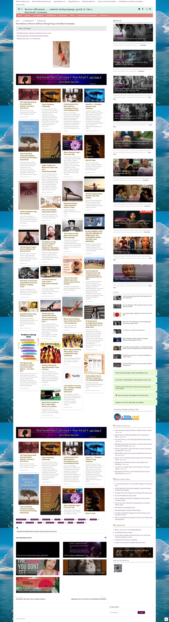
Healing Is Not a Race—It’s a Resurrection (28, 38)
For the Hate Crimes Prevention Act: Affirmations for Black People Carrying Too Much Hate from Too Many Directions (133, 143)
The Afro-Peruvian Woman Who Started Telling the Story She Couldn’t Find (137, 297)
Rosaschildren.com (59, 1)
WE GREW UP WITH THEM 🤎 (127, 199)
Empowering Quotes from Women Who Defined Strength (32, 36)
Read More (143, 45)
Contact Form (104, 15)
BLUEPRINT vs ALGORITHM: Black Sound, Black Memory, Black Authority (131, 277)
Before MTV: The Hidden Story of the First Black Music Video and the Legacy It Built (133, 117)
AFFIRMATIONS (51, 15)
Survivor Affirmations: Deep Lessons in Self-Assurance (131, 250)
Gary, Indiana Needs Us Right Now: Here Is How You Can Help (137, 314)
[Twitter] (139, 9)
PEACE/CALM (63, 15)
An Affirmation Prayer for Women (123, 532)
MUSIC (72, 15)
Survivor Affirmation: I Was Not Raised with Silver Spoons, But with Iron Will (131, 89)
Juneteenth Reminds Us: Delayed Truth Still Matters (128, 510)
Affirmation (119, 36)
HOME (19, 15)
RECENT (116, 292)
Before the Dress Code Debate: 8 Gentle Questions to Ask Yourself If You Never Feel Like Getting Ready (133, 223)
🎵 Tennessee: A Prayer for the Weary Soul (130, 38)
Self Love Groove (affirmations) (74, 555)
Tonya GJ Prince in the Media (107, 1)
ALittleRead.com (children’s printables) (130, 1)
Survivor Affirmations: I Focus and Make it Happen (33, 590)
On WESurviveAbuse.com (122, 426)
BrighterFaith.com (73, 1)
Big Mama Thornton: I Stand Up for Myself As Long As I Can (34, 33)
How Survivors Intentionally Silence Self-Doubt (32, 555)
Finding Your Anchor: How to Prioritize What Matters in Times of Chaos (131, 63)
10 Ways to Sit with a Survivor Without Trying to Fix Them (130, 542)
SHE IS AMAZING (38, 15)
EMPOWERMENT (120, 59)
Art (117, 168)
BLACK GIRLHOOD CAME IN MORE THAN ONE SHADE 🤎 (132, 172)
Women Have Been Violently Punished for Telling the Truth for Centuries (133, 430)
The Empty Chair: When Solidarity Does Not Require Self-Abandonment (133, 493)
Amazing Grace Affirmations (26, 573)
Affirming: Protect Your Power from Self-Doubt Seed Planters (89, 599)
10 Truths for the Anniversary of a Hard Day (126, 540)
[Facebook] (143, 9)
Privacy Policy (20, 4)
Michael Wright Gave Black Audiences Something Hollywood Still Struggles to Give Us (135, 339)
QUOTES (27, 15)
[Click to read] (38, 550)
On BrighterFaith (120, 525)
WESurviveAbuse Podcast (122, 479)
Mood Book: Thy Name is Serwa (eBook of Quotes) (30, 599)
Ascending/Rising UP (121, 218)
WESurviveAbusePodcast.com (41, 1)
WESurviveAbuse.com (22, 1)
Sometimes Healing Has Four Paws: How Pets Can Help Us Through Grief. (137, 364)
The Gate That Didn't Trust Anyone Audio (125, 495)
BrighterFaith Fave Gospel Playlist (87, 15)
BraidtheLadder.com (88, 1)
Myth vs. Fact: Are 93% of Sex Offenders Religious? (128, 530)
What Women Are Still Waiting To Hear (125, 507)
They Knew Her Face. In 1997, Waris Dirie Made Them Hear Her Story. (133, 439)
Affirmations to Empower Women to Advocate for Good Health (84, 573)
